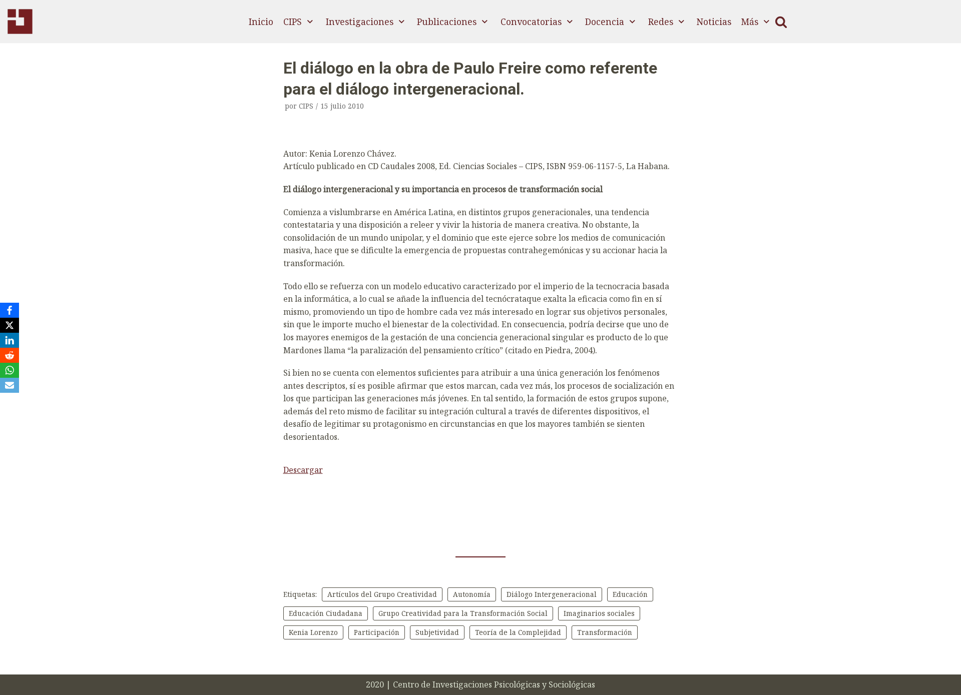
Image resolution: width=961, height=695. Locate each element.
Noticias (714, 22)
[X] (9, 325)
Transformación (604, 632)
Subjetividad (437, 632)
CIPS (306, 106)
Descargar (303, 469)
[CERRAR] (781, 22)
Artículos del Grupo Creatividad (382, 594)
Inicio (261, 22)
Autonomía (472, 594)
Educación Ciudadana (325, 613)
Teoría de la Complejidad (518, 632)
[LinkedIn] (9, 340)
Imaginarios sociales (599, 613)
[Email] (9, 385)
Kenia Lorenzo (313, 632)
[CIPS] (20, 21)
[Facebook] (9, 310)
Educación (630, 594)
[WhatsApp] (9, 370)
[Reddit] (9, 355)
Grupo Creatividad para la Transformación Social (463, 613)
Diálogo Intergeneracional (552, 594)
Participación (376, 632)
